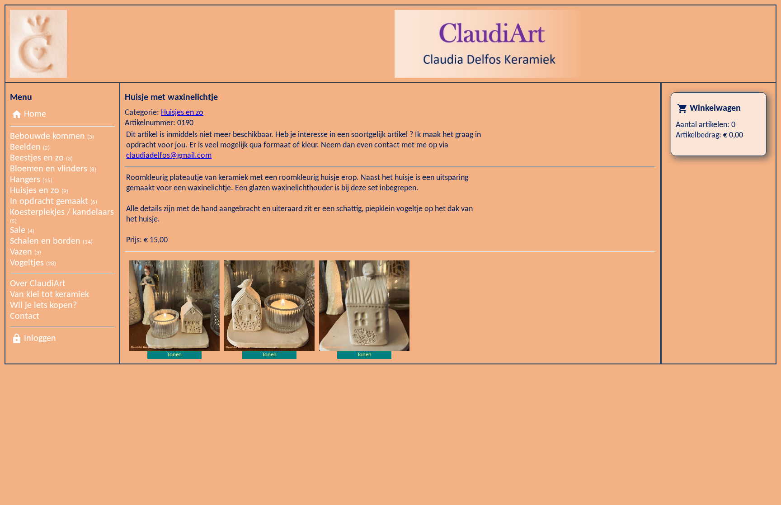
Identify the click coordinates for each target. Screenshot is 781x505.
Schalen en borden (51, 241)
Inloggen (40, 338)
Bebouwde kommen (52, 136)
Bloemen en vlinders (53, 169)
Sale (22, 230)
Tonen (174, 355)
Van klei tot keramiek (49, 294)
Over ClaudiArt (38, 283)
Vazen (25, 252)
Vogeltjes (33, 263)
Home (35, 114)
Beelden (30, 147)
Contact (24, 316)
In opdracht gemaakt (53, 201)
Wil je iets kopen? (43, 305)
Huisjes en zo (39, 190)
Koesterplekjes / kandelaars (62, 216)
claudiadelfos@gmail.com (169, 155)
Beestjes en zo (41, 158)
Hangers (31, 179)
